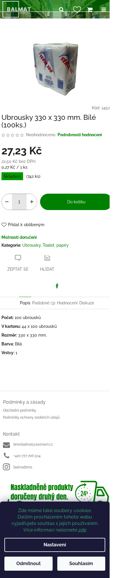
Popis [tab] (25, 303)
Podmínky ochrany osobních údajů (31, 417)
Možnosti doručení (19, 237)
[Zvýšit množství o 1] (32, 202)
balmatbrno (22, 467)
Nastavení (55, 545)
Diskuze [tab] (86, 303)
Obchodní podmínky (19, 410)
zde (82, 530)
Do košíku (76, 202)
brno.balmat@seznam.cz (33, 444)
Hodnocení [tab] (67, 303)
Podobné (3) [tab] (43, 303)
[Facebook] (57, 286)
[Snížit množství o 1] (7, 202)
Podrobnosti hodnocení (80, 134)
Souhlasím (81, 563)
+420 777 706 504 (27, 456)
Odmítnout (28, 563)
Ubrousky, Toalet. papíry (45, 245)
